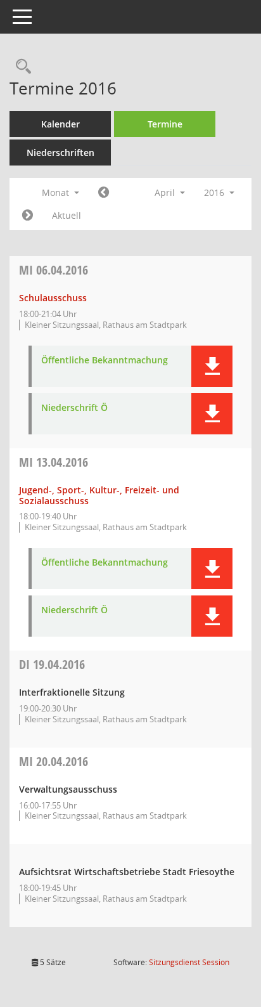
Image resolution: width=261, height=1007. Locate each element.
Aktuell (66, 215)
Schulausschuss (53, 298)
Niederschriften (60, 152)
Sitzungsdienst (189, 962)
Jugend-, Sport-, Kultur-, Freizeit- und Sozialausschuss (99, 495)
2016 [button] (215, 192)
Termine (165, 124)
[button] (211, 366)
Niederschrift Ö (74, 408)
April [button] (166, 192)
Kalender (60, 124)
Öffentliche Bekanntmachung (104, 360)
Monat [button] (57, 192)
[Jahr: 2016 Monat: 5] (27, 215)
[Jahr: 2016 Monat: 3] (103, 192)
